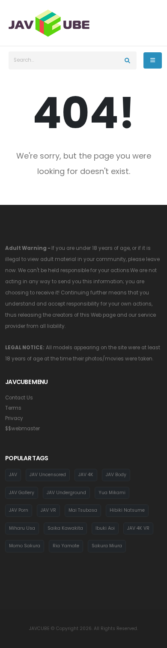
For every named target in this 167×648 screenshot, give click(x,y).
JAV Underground (66, 492)
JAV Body (116, 474)
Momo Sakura (24, 546)
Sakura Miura (107, 546)
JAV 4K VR (138, 528)
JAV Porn (18, 510)
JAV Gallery (21, 492)
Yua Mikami (111, 492)
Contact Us (19, 397)
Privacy (14, 418)
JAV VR (48, 510)
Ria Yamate (66, 546)
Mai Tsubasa (83, 510)
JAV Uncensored (48, 474)
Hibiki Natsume (127, 510)
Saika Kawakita (65, 528)
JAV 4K (85, 474)
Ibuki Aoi (105, 528)
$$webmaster (22, 428)
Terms (13, 408)
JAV (13, 474)
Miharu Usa (22, 528)
